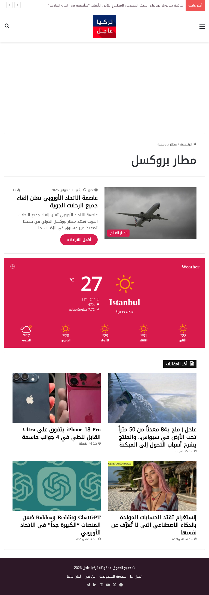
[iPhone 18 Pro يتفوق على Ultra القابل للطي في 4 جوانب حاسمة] (57, 398)
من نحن (90, 576)
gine (91, 190)
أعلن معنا (74, 576)
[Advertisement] (104, 85)
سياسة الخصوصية (112, 576)
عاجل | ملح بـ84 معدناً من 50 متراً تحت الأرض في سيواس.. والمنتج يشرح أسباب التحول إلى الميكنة (157, 437)
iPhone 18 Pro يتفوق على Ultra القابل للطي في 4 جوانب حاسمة (61, 433)
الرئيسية (186, 144)
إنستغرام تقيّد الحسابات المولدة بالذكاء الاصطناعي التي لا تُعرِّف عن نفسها (153, 525)
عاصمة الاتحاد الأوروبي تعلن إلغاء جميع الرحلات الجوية (57, 201)
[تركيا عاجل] (104, 26)
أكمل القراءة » (79, 239)
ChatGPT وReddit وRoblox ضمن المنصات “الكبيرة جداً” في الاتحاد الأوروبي (60, 525)
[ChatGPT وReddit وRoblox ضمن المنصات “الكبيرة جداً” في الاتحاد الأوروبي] (57, 486)
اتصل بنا (136, 576)
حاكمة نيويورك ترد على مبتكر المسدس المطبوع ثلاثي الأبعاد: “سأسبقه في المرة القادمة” (115, 5)
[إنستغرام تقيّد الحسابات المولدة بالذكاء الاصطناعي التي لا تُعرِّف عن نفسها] (152, 486)
